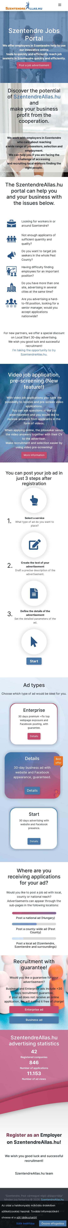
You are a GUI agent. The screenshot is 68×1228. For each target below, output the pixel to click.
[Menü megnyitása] (59, 4)
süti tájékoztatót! (26, 1217)
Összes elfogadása (52, 1223)
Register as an (22, 1135)
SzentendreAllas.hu (37, 97)
